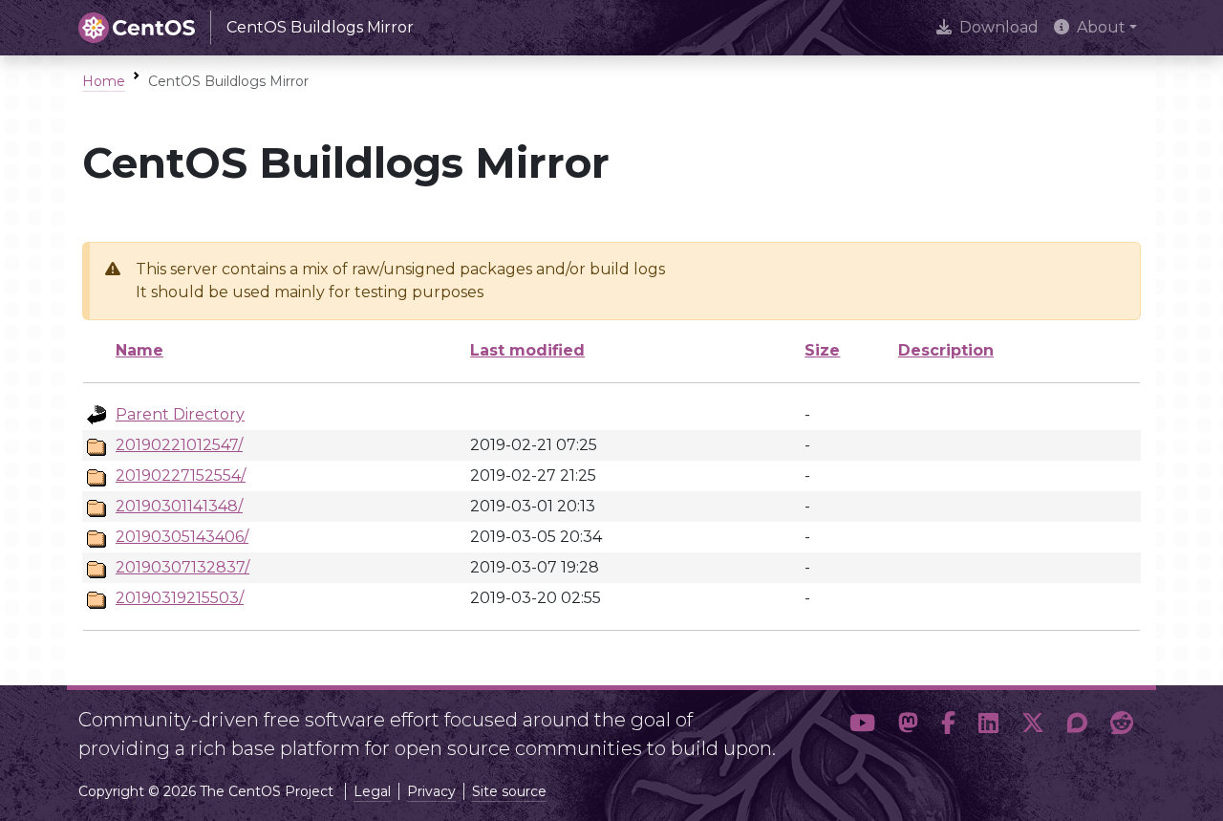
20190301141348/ (179, 506)
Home (103, 81)
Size (822, 350)
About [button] (1101, 27)
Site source (509, 791)
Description (946, 350)
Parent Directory (180, 414)
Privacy (431, 791)
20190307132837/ (182, 567)
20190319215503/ (180, 598)
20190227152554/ (181, 475)
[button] (862, 726)
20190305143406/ (182, 537)
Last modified (527, 350)
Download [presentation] (999, 27)
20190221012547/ (179, 445)
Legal (372, 791)
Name (139, 350)
